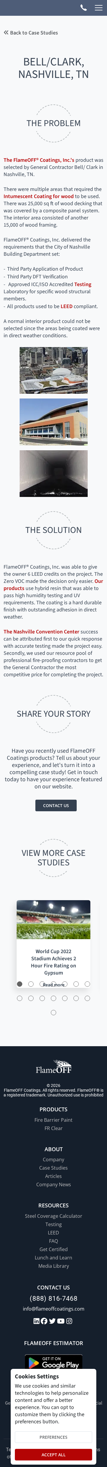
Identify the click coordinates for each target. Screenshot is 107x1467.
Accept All (54, 1454)
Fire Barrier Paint (53, 1120)
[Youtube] (61, 1321)
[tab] (19, 984)
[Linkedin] (37, 1321)
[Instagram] (70, 1321)
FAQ (53, 1241)
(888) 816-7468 (54, 1298)
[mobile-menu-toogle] (99, 8)
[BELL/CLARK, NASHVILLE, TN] (54, 370)
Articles (53, 1176)
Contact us (56, 805)
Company (53, 1159)
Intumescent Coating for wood (39, 196)
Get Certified (54, 1249)
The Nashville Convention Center (41, 632)
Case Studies (53, 1168)
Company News (53, 1184)
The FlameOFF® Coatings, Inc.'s (39, 160)
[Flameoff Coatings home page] (31, 8)
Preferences (53, 1437)
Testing (82, 284)
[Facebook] (45, 1321)
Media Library (53, 1266)
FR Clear (54, 1128)
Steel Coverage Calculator (53, 1216)
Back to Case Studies (33, 33)
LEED (67, 306)
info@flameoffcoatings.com (53, 1309)
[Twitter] (53, 1321)
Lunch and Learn (53, 1257)
